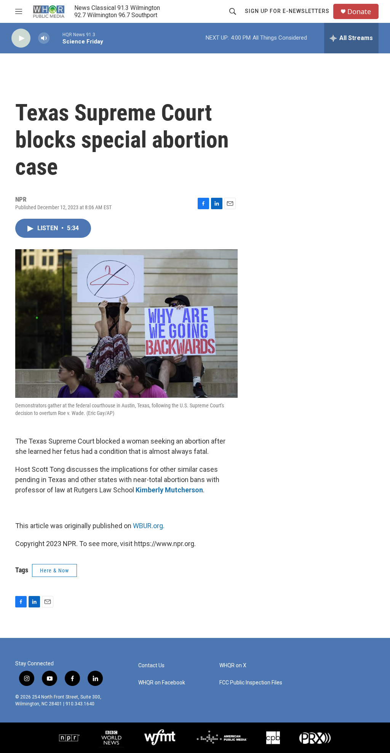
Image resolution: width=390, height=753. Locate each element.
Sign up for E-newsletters (287, 11)
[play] (21, 38)
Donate (359, 12)
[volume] (43, 38)
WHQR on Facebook (161, 683)
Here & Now (54, 570)
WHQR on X (232, 665)
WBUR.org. (149, 526)
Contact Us (151, 665)
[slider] (56, 38)
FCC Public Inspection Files (250, 683)
